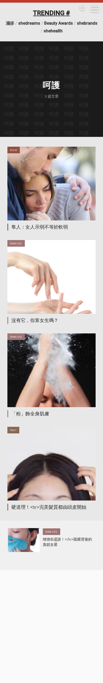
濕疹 (10, 23)
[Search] (82, 8)
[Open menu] (95, 9)
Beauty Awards (58, 23)
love (13, 150)
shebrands (87, 23)
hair (13, 430)
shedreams (29, 23)
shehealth (53, 30)
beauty (16, 243)
